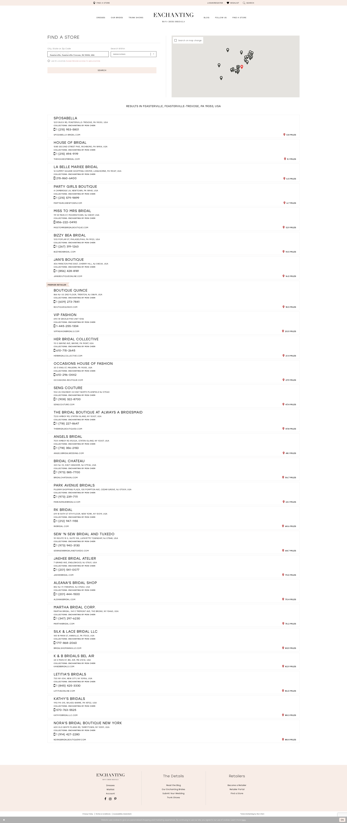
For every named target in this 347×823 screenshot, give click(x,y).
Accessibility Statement (122, 814)
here (244, 819)
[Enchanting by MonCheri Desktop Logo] (173, 17)
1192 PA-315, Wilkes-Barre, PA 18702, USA (75, 702)
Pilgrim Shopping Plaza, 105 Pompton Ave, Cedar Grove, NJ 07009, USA (92, 489)
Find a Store (237, 793)
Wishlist (111, 789)
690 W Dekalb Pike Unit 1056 (69, 318)
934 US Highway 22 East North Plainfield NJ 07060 (82, 392)
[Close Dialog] (4, 819)
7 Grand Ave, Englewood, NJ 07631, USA (75, 562)
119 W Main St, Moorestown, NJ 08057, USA (76, 215)
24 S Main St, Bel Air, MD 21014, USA (72, 660)
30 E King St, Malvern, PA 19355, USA (73, 367)
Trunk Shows (173, 797)
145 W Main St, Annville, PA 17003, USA (74, 635)
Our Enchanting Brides (173, 789)
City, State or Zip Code (59, 48)
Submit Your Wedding (173, 793)
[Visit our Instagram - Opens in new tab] (110, 798)
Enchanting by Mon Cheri (81, 125)
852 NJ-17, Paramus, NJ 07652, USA (72, 587)
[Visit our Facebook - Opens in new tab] (105, 798)
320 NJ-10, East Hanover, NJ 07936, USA (75, 465)
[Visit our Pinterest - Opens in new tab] (115, 798)
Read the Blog (173, 785)
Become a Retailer (237, 785)
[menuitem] (101, 3)
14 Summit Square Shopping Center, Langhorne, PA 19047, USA (87, 171)
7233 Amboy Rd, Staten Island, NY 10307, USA (77, 416)
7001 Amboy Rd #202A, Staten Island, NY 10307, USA (81, 440)
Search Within (118, 48)
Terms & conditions (103, 814)
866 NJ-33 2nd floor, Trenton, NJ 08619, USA (78, 294)
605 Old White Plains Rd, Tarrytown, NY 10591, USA (81, 727)
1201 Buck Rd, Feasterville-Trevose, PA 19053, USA (81, 122)
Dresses (110, 785)
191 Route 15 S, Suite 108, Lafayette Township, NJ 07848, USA (86, 538)
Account (110, 793)
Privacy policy (88, 814)
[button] (233, 3)
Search (102, 70)
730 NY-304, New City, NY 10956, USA (73, 678)
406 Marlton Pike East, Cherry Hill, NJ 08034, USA (81, 263)
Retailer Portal (237, 789)
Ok (342, 819)
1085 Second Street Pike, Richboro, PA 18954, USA (80, 146)
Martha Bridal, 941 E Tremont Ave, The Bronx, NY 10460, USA (86, 611)
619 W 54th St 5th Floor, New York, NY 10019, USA (80, 513)
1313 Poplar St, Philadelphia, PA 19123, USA (77, 239)
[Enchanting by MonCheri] (110, 777)
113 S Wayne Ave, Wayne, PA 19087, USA (74, 343)
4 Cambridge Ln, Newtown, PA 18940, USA (76, 190)
